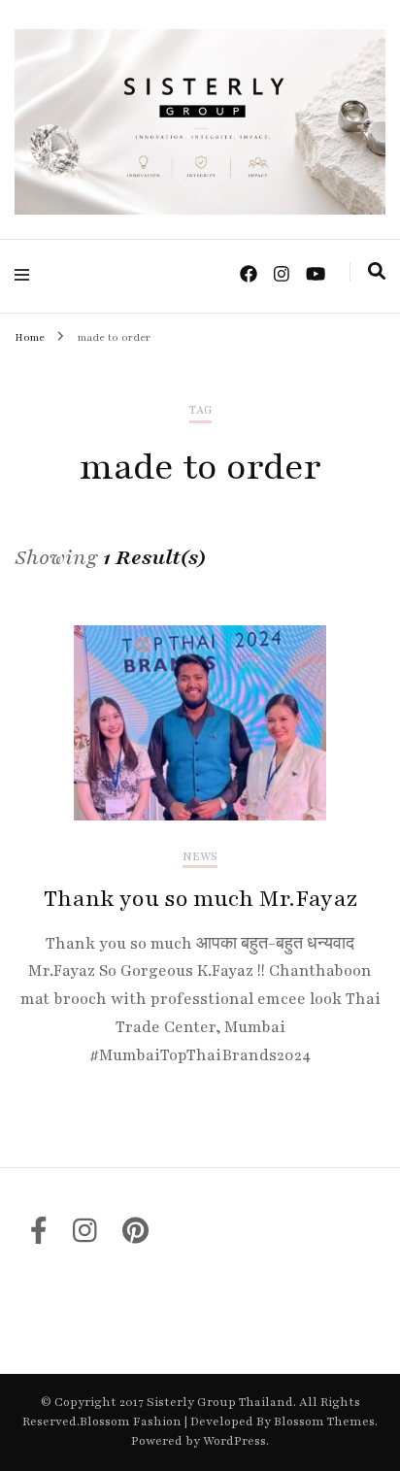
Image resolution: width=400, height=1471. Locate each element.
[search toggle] (376, 272)
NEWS (200, 857)
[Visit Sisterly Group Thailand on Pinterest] (135, 1236)
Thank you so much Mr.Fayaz (200, 899)
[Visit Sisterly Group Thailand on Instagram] (85, 1236)
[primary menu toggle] (27, 275)
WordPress (234, 1441)
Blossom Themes (323, 1421)
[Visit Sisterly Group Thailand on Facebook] (39, 1236)
